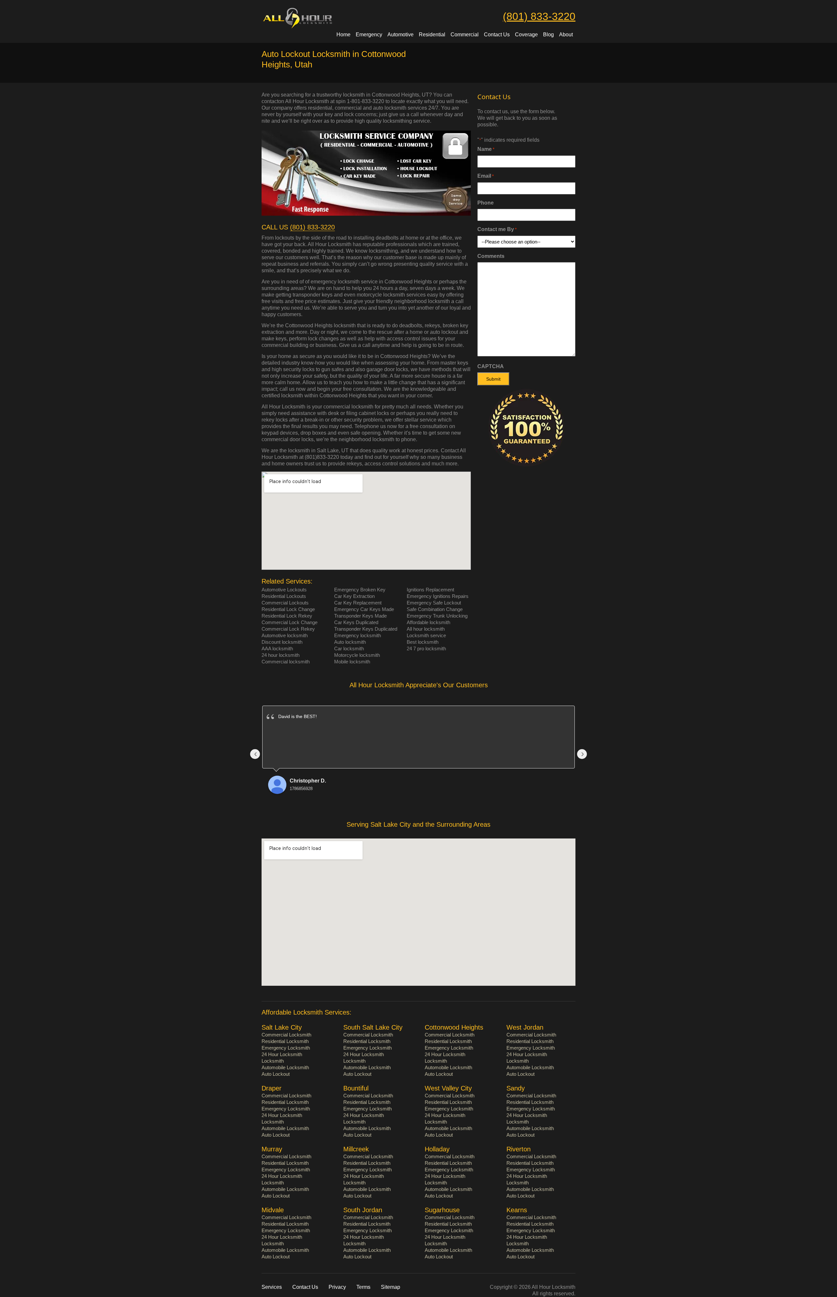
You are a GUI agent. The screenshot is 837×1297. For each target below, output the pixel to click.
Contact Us (497, 34)
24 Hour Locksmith (282, 1054)
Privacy (337, 1287)
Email (485, 176)
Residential (432, 34)
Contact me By (497, 229)
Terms (363, 1287)
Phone (485, 203)
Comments (490, 256)
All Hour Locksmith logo (308, 18)
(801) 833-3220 (539, 16)
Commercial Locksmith (286, 1034)
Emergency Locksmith (286, 1048)
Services (272, 1287)
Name (485, 149)
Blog (548, 34)
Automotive (400, 34)
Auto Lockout (276, 1074)
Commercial (465, 34)
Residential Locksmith (285, 1041)
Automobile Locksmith (285, 1067)
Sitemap (390, 1287)
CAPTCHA (490, 366)
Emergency (369, 34)
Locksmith (273, 1061)
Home (343, 34)
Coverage (526, 34)
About (566, 34)
